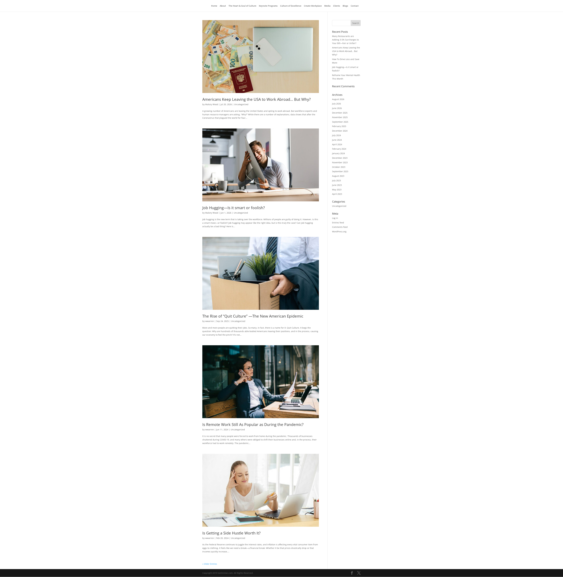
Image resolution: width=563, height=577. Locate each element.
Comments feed (340, 227)
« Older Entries (209, 563)
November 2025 (340, 117)
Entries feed (338, 222)
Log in (335, 218)
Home (214, 6)
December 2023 (339, 157)
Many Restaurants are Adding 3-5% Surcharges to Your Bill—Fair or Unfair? (345, 40)
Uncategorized (241, 104)
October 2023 (338, 167)
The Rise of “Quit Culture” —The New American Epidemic (252, 316)
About (223, 6)
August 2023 (338, 176)
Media (327, 6)
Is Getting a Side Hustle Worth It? (231, 533)
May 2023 (336, 189)
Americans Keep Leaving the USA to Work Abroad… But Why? (256, 99)
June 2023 (337, 185)
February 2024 (339, 148)
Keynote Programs (268, 6)
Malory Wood (211, 104)
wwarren (209, 321)
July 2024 (336, 135)
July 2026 (336, 103)
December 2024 (339, 130)
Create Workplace (313, 6)
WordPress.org (339, 231)
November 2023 (340, 162)
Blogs (345, 6)
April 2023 (337, 194)
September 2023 (340, 171)
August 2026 (338, 99)
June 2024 (337, 139)
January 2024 (338, 153)
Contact (355, 6)
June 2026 (337, 108)
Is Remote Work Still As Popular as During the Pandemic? (252, 424)
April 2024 (337, 144)
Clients (336, 6)
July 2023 (336, 180)
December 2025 (339, 112)
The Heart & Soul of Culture (242, 6)
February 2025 (339, 126)
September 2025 (340, 121)
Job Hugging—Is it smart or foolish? (233, 207)
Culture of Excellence (290, 6)
